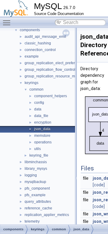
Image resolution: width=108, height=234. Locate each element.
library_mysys (36, 168)
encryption (42, 122)
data (37, 109)
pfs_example (35, 195)
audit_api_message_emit (45, 36)
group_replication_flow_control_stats (55, 70)
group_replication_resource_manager (56, 76)
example (32, 56)
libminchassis (36, 162)
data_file (41, 116)
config (39, 102)
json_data (42, 129)
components (30, 30)
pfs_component (37, 188)
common (36, 89)
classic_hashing (38, 43)
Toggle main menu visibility (7, 22)
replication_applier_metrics (47, 215)
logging (31, 175)
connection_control (40, 50)
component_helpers (50, 96)
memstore (42, 136)
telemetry (32, 221)
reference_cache (38, 208)
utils (37, 149)
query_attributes (38, 202)
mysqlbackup (35, 182)
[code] (99, 184)
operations (43, 142)
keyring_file (38, 155)
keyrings (31, 83)
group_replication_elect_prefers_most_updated (63, 63)
